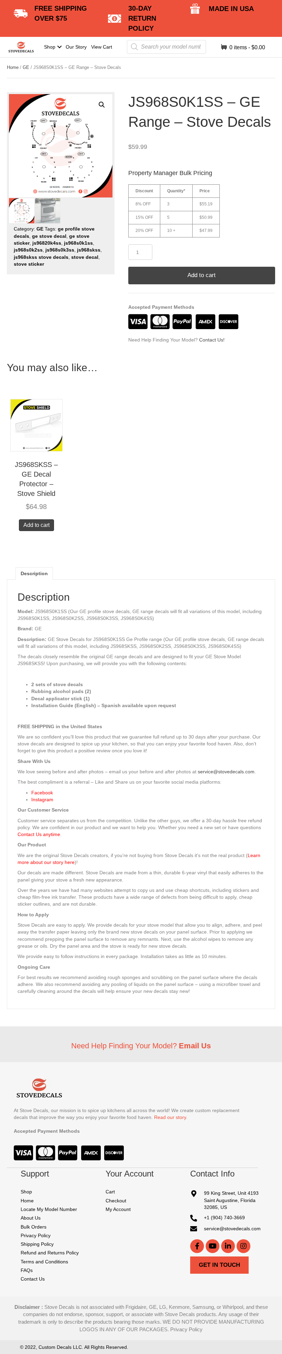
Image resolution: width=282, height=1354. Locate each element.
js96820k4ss (46, 243)
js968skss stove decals (41, 257)
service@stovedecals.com (226, 771)
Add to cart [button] (36, 525)
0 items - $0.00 (246, 47)
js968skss (88, 250)
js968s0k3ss (59, 250)
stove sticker (29, 264)
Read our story (170, 1117)
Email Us (195, 1045)
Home (13, 67)
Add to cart (201, 275)
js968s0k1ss (78, 243)
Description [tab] (34, 573)
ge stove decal (49, 236)
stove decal (84, 257)
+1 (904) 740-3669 (224, 1217)
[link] (53, 46)
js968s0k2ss (28, 250)
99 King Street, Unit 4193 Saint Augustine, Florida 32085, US (231, 1200)
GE (26, 67)
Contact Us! (212, 340)
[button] (59, 47)
